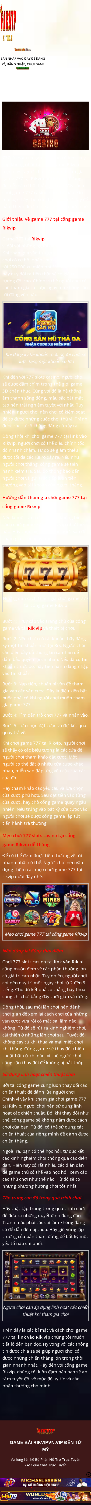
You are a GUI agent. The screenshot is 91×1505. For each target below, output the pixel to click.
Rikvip (38, 239)
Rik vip (35, 628)
